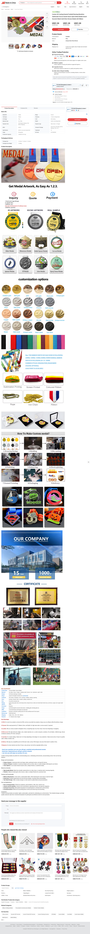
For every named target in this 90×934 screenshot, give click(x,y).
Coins (2, 890)
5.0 (72, 110)
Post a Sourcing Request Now (38, 823)
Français (27, 926)
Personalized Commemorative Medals (23, 908)
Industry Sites (53, 924)
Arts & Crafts (7, 9)
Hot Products (12, 924)
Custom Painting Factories (43, 914)
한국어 (55, 926)
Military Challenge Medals (7, 908)
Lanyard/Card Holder (49, 893)
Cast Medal (69, 914)
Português (23, 926)
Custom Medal (61, 914)
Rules (88, 6)
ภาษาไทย (66, 926)
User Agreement (52, 928)
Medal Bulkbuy (14, 917)
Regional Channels (60, 924)
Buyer (58, 6)
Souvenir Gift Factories (15, 914)
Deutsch (42, 926)
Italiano (38, 926)
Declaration (59, 928)
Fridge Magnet (26, 893)
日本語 (59, 926)
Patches (3, 893)
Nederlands (47, 926)
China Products (19, 924)
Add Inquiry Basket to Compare (26, 51)
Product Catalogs (20, 888)
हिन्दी (62, 926)
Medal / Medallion (26, 890)
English (14, 926)
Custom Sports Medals (18, 9)
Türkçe (71, 926)
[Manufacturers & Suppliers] (8, 2)
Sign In (54, 102)
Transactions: (72, 89)
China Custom (5, 914)
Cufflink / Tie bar (4, 895)
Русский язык (33, 926)
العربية (52, 926)
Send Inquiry (61, 29)
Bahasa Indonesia (81, 926)
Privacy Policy (64, 928)
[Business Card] (86, 114)
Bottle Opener (48, 895)
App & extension (72, 6)
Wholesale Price (47, 924)
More (2, 919)
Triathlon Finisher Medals (39, 908)
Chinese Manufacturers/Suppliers (29, 924)
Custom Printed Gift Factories (29, 914)
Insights (78, 924)
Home (2, 9)
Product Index (67, 924)
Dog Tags (69, 893)
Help (65, 6)
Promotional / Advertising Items (73, 895)
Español (18, 926)
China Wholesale (40, 924)
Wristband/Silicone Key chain (29, 895)
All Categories (6, 6)
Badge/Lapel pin (70, 890)
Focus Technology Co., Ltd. (36, 928)
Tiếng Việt (75, 926)
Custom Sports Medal (79, 914)
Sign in (87, 3)
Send (11, 823)
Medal (12, 9)
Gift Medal (54, 914)
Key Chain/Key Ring (49, 890)
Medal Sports (5, 917)
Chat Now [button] (80, 29)
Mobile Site (74, 924)
